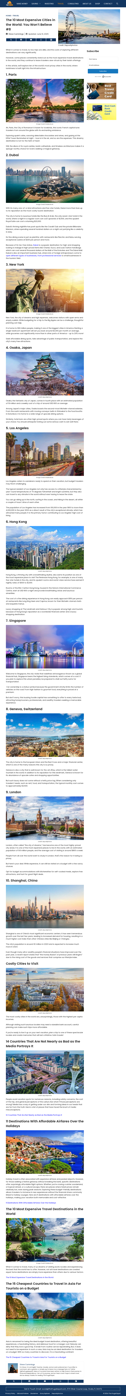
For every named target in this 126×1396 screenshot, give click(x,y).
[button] (48, 710)
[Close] (90, 675)
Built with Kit (77, 701)
